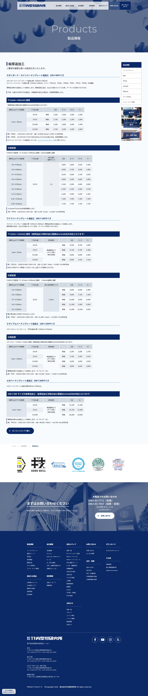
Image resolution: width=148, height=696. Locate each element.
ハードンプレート (32, 550)
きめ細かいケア (31, 585)
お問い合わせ (114, 5)
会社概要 (49, 550)
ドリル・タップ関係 (33, 568)
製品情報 (59, 6)
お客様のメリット (32, 582)
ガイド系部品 (31, 565)
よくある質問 (90, 553)
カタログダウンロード (112, 550)
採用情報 (92, 6)
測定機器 (29, 560)
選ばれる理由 (70, 6)
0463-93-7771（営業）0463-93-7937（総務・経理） (104, 502)
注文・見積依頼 (90, 573)
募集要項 (49, 585)
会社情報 (81, 6)
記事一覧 (69, 550)
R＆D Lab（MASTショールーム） (54, 558)
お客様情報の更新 (91, 579)
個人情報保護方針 (111, 567)
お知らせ (70, 603)
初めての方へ (90, 567)
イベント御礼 (70, 615)
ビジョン (49, 553)
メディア (69, 612)
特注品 (29, 556)
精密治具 (29, 563)
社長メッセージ (51, 582)
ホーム (14, 446)
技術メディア (103, 6)
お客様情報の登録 (91, 576)
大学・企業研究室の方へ (54, 565)
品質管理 (29, 591)
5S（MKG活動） (51, 563)
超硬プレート (31, 553)
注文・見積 (90, 561)
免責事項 (108, 564)
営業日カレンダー (52, 568)
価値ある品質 (31, 588)
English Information (112, 570)
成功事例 (29, 594)
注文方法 (89, 570)
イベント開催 (70, 618)
